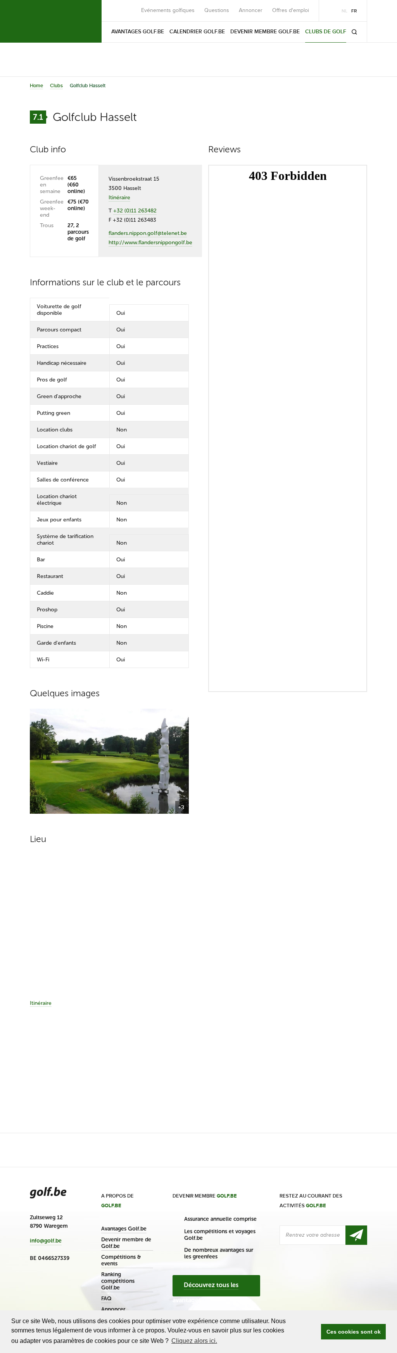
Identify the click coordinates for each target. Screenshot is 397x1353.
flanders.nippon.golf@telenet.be (148, 233)
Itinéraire (119, 197)
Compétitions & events (121, 1260)
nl (344, 11)
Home (36, 86)
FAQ (106, 1298)
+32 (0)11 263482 (135, 210)
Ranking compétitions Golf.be (118, 1281)
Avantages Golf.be (124, 1228)
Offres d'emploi (290, 10)
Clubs (56, 86)
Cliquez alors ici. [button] (194, 1340)
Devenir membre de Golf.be (126, 1242)
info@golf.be (46, 1241)
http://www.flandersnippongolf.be (150, 242)
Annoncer (250, 10)
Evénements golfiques (168, 10)
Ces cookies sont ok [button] (353, 1332)
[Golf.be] (56, 21)
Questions (216, 10)
